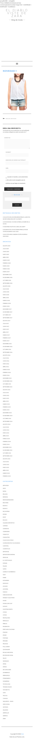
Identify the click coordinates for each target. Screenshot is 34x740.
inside (4, 577)
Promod (5, 643)
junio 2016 (6, 361)
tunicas (5, 698)
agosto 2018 (6, 286)
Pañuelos (6, 620)
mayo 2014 (6, 433)
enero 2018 (6, 306)
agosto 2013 (6, 458)
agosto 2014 (6, 424)
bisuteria (5, 502)
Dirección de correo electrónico (16, 160)
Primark (5, 641)
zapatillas (6, 713)
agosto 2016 (6, 355)
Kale (22, 734)
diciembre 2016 (7, 343)
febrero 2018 (7, 303)
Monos (5, 606)
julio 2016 (6, 358)
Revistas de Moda (8, 655)
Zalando (5, 710)
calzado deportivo (9, 523)
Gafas (4, 569)
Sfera (4, 664)
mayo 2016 (6, 363)
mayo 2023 (6, 254)
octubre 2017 (7, 315)
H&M (4, 574)
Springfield (6, 675)
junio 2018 (6, 292)
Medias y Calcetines (8, 597)
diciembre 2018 (7, 274)
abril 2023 (6, 257)
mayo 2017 (6, 329)
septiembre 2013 (7, 456)
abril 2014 (6, 435)
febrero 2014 (7, 441)
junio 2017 (6, 326)
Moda (4, 600)
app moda (6, 485)
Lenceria (5, 589)
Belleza (5, 494)
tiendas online (7, 687)
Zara (4, 718)
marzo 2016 (6, 369)
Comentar (7, 137)
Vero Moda (6, 704)
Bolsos (5, 520)
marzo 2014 (6, 438)
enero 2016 (6, 375)
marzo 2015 (6, 404)
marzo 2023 (6, 260)
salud (4, 658)
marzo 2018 (6, 300)
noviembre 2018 (7, 277)
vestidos (5, 707)
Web (7, 168)
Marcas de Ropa (7, 595)
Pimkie (5, 635)
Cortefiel (6, 546)
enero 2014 (6, 444)
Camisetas (6, 528)
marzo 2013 (6, 473)
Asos (4, 488)
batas (4, 491)
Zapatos (5, 715)
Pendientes (6, 626)
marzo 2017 (6, 335)
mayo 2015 (6, 398)
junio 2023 (6, 251)
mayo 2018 (6, 294)
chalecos (6, 534)
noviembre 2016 (7, 346)
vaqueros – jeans (8, 701)
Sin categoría (7, 669)
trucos (5, 695)
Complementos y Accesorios (11, 543)
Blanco (5, 505)
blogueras (6, 511)
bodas (5, 514)
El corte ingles (7, 560)
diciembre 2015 (7, 378)
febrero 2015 (7, 407)
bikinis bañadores (8, 500)
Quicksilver (6, 649)
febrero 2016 (7, 372)
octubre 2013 (7, 453)
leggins (5, 586)
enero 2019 (6, 271)
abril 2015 (6, 401)
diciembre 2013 (7, 447)
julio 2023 (6, 248)
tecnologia (6, 684)
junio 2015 (6, 395)
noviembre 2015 (7, 381)
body (4, 517)
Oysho (5, 612)
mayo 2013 (6, 467)
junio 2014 (6, 430)
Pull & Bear (6, 646)
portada (5, 638)
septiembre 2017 (7, 317)
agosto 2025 (6, 245)
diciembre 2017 (7, 309)
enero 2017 (6, 340)
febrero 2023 (7, 263)
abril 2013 (6, 470)
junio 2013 (6, 464)
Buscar (17, 205)
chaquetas (6, 537)
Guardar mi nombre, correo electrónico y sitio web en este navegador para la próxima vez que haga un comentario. (17, 180)
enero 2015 (6, 410)
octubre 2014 (7, 418)
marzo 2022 (6, 269)
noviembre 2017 (7, 312)
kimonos (5, 583)
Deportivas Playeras (9, 554)
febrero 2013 (7, 476)
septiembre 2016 (7, 352)
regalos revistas (8, 652)
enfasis (5, 563)
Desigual (5, 557)
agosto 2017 (6, 320)
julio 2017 (6, 323)
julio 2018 (6, 289)
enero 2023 (6, 266)
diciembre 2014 (7, 412)
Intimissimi (6, 580)
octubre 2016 (7, 349)
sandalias (6, 661)
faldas (5, 566)
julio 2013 (6, 461)
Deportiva (6, 551)
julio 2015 (6, 392)
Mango (5, 592)
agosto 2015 (6, 389)
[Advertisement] (17, 40)
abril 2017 (6, 332)
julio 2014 (6, 427)
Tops (4, 692)
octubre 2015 (7, 384)
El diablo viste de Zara (17, 13)
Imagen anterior (11, 118)
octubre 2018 (7, 280)
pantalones (6, 618)
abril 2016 (6, 366)
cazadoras (6, 531)
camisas (5, 525)
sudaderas (6, 681)
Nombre (8, 152)
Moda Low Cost (7, 603)
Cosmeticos (6, 548)
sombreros (6, 672)
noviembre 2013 (7, 450)
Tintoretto (6, 689)
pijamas (5, 632)
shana (5, 666)
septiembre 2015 (7, 387)
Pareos (5, 623)
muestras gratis (7, 609)
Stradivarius (6, 678)
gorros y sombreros (9, 571)
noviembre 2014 (7, 415)
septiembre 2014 (7, 421)
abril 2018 (6, 297)
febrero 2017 (7, 338)
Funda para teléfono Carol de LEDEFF (14, 226)
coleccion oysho (8, 540)
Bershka (5, 497)
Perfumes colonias (8, 629)
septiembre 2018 (7, 283)
